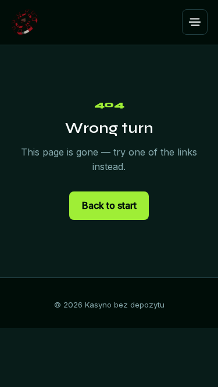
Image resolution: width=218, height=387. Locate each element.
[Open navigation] (195, 22)
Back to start (109, 205)
